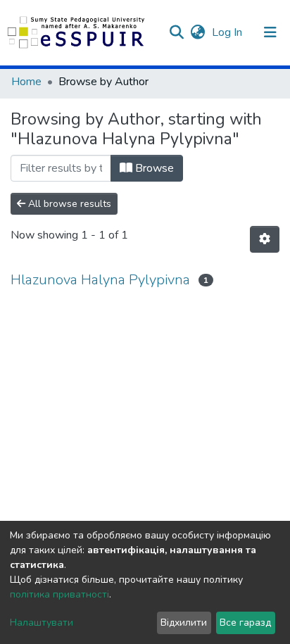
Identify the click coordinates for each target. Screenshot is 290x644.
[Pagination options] (264, 239)
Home (26, 81)
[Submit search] (176, 32)
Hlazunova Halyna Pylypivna (100, 279)
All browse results (68, 203)
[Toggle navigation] (270, 32)
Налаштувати (41, 622)
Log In (228, 32)
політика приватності (59, 594)
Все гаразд (245, 622)
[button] (197, 32)
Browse (153, 168)
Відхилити (183, 622)
